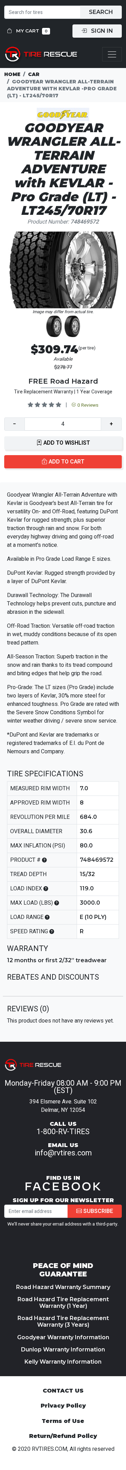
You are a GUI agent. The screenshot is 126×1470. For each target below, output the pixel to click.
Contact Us (63, 1390)
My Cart (31, 30)
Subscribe (97, 1211)
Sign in (101, 31)
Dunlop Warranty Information (63, 1349)
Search (101, 12)
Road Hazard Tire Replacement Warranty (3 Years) (63, 1321)
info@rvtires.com (63, 1153)
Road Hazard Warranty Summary (63, 1287)
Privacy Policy (63, 1405)
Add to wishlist (66, 443)
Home (12, 74)
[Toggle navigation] (112, 54)
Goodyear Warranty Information (63, 1337)
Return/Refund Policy (63, 1436)
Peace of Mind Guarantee (63, 1269)
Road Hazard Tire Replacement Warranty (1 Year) (63, 1302)
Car (34, 74)
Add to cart (65, 462)
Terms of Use (63, 1421)
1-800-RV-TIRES (63, 1131)
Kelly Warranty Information (63, 1361)
